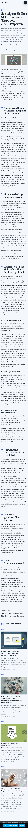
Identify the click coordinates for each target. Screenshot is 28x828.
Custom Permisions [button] (12, 825)
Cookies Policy (22, 822)
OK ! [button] (5, 825)
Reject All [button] (22, 825)
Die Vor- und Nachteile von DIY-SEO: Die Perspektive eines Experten (11, 746)
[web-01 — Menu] (25, 2)
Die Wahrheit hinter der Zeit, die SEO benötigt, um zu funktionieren (10, 653)
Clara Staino (4, 44)
